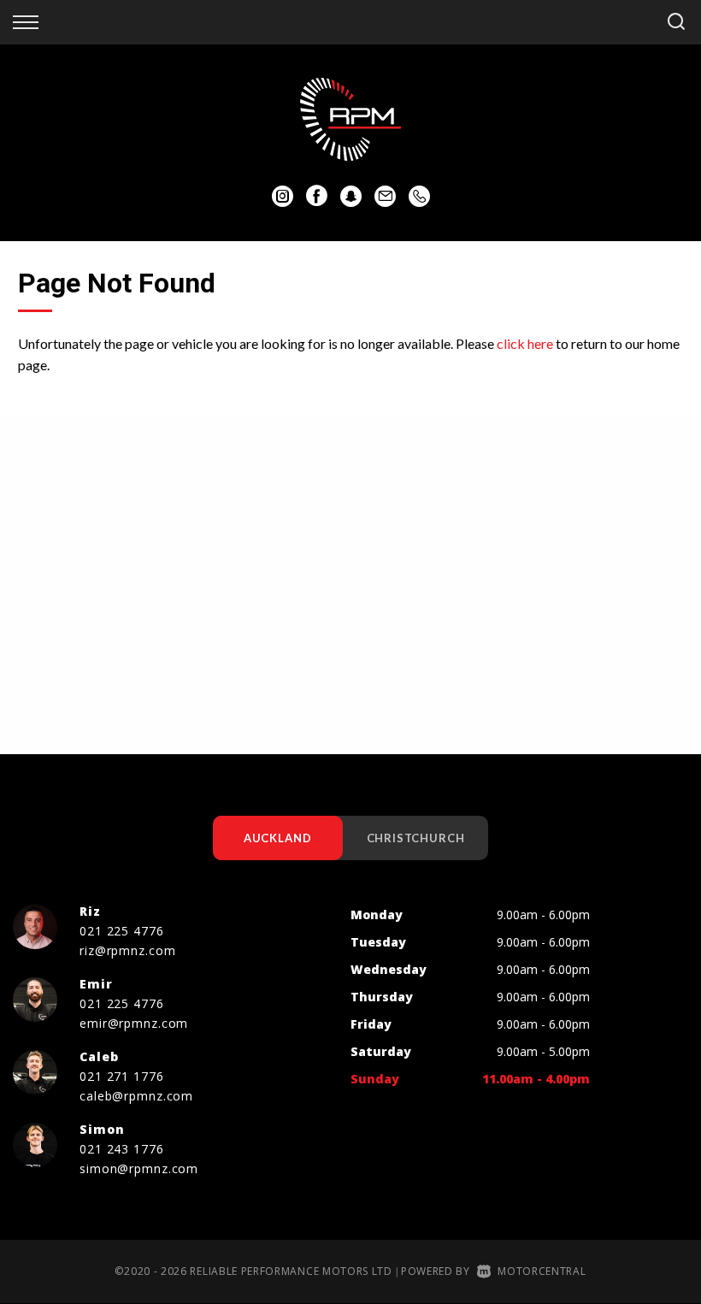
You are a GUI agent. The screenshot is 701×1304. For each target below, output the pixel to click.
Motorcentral (542, 1271)
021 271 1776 (122, 1076)
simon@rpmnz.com (139, 1168)
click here (525, 343)
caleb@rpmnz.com (136, 1096)
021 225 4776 (122, 931)
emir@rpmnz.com (134, 1023)
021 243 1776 (122, 1149)
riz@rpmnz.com (127, 950)
